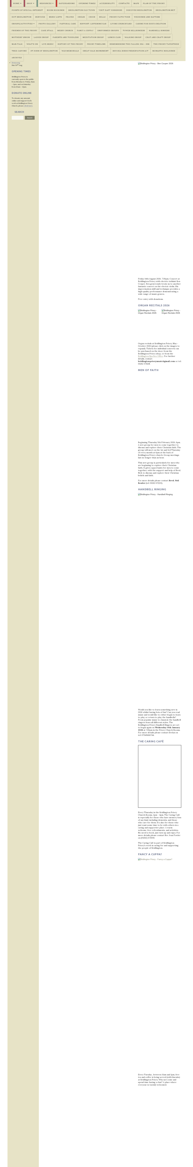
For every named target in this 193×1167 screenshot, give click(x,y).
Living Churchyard (121, 24)
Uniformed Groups (108, 30)
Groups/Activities (22, 24)
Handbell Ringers (159, 30)
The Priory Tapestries (166, 44)
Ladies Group (41, 37)
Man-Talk (17, 44)
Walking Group (133, 37)
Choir (92, 17)
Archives (17, 58)
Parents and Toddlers (66, 37)
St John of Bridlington (44, 51)
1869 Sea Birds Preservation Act (130, 51)
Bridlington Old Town (81, 10)
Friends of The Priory (24, 30)
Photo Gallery (47, 24)
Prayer (70, 17)
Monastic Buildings (163, 51)
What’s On (32, 44)
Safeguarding (67, 3)
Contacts (124, 3)
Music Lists (55, 17)
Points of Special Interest (27, 10)
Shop (29, 3)
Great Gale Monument (96, 51)
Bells (102, 17)
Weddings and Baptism (147, 17)
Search (29, 118)
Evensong (16, 63)
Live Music (48, 44)
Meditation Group (93, 37)
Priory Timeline (96, 44)
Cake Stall (47, 30)
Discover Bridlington (139, 10)
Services (40, 17)
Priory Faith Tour (119, 17)
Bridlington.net (165, 10)
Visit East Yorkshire (110, 10)
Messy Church (65, 30)
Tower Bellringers (134, 30)
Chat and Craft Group (158, 37)
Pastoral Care (68, 24)
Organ (81, 17)
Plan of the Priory (154, 3)
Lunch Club (114, 37)
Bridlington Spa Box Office (150, 356)
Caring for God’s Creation (151, 24)
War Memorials (70, 51)
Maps (136, 3)
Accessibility (107, 3)
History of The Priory (70, 44)
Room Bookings (55, 10)
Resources (46, 3)
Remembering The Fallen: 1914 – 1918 (129, 44)
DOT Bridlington (21, 17)
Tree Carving (19, 51)
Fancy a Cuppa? (85, 30)
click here (28, 106)
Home (16, 3)
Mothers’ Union (21, 37)
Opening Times (87, 3)
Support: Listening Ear (93, 24)
